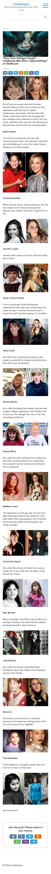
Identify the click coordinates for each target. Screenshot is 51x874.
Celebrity (6, 69)
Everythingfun (21, 4)
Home (5, 29)
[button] (25, 44)
